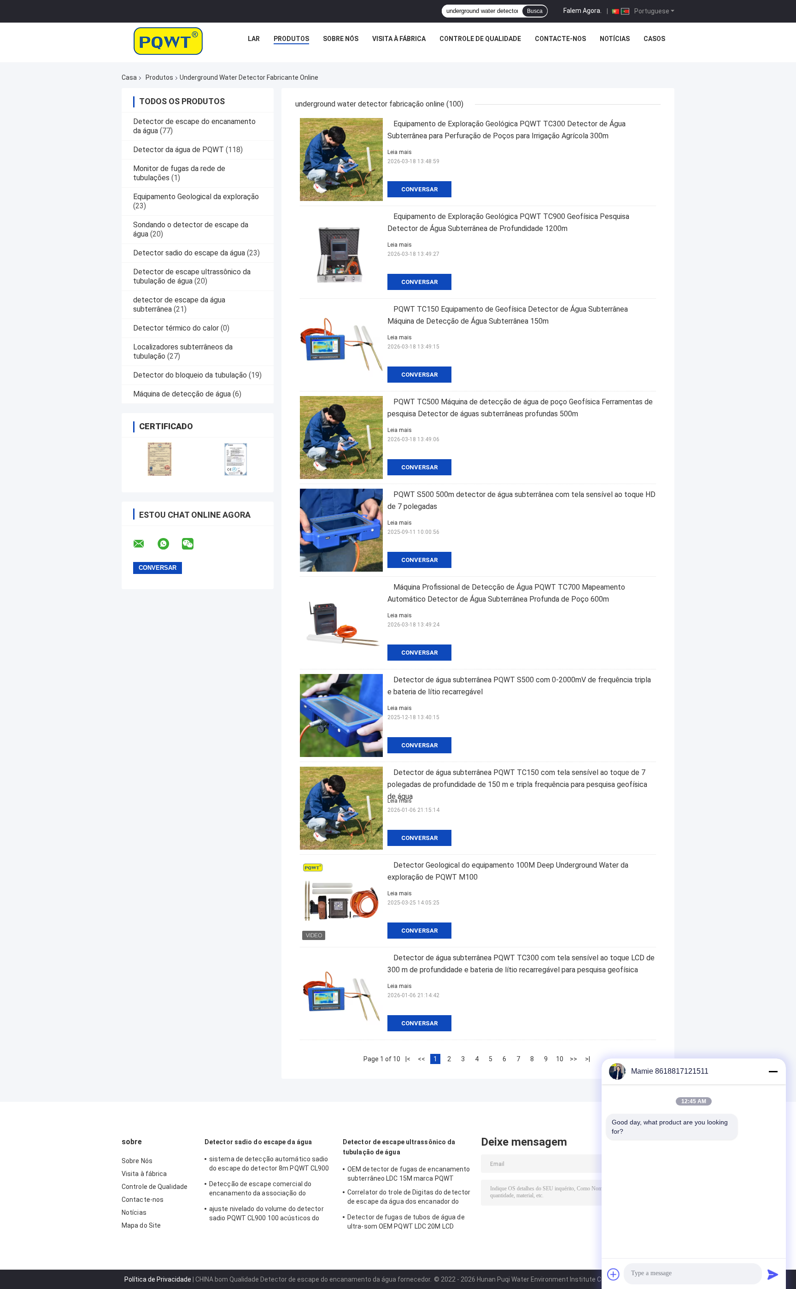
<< (421, 1059)
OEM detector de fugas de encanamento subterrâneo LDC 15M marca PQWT (408, 1173)
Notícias (615, 38)
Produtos (291, 38)
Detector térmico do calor (176, 328)
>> (573, 1059)
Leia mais (399, 152)
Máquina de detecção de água (182, 394)
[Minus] (772, 1071)
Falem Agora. (582, 10)
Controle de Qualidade (480, 38)
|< (407, 1059)
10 (559, 1059)
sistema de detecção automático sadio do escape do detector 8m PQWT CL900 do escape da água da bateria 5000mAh (269, 1165)
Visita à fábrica (399, 38)
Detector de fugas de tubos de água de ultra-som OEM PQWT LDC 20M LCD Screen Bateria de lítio (406, 1223)
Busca (535, 11)
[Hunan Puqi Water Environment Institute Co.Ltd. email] (144, 544)
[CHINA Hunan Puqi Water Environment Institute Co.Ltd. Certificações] (160, 459)
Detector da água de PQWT (178, 149)
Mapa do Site (141, 1225)
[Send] (773, 1274)
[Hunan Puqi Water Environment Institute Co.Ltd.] (168, 41)
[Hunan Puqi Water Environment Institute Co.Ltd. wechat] (193, 544)
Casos (654, 38)
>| (587, 1059)
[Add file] (613, 1274)
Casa (129, 77)
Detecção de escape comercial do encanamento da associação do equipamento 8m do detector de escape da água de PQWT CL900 (269, 1190)
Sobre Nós (340, 38)
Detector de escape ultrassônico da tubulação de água (192, 276)
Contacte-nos (560, 38)
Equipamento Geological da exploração (196, 196)
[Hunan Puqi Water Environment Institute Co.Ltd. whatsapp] (169, 544)
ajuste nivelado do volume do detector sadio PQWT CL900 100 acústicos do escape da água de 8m (266, 1214)
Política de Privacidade (157, 1279)
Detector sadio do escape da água (189, 252)
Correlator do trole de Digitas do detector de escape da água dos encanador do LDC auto (408, 1198)
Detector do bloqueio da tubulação (190, 375)
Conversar (419, 189)
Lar (254, 38)
